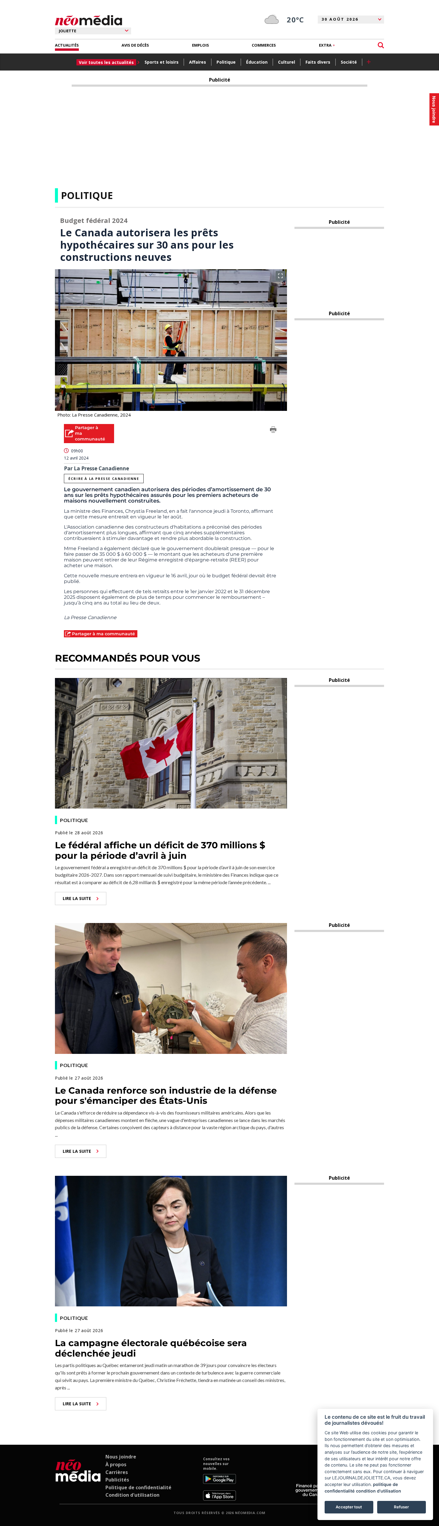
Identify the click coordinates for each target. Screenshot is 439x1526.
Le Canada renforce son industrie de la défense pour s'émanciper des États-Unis (166, 1095)
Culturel (286, 62)
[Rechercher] (381, 45)
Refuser (401, 1506)
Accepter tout (349, 1506)
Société (349, 62)
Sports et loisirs (162, 62)
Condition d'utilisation (132, 1495)
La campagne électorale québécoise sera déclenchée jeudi (151, 1348)
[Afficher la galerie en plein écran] (280, 275)
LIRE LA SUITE (77, 898)
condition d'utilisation (378, 1490)
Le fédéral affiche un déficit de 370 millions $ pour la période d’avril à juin (160, 850)
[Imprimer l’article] (273, 430)
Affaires (197, 62)
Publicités (117, 1479)
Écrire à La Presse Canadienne (103, 478)
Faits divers (318, 62)
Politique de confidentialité (138, 1487)
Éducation (257, 62)
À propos (115, 1464)
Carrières (116, 1472)
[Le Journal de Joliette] (78, 1478)
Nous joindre (120, 1456)
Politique (226, 62)
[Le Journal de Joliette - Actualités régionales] (88, 20)
